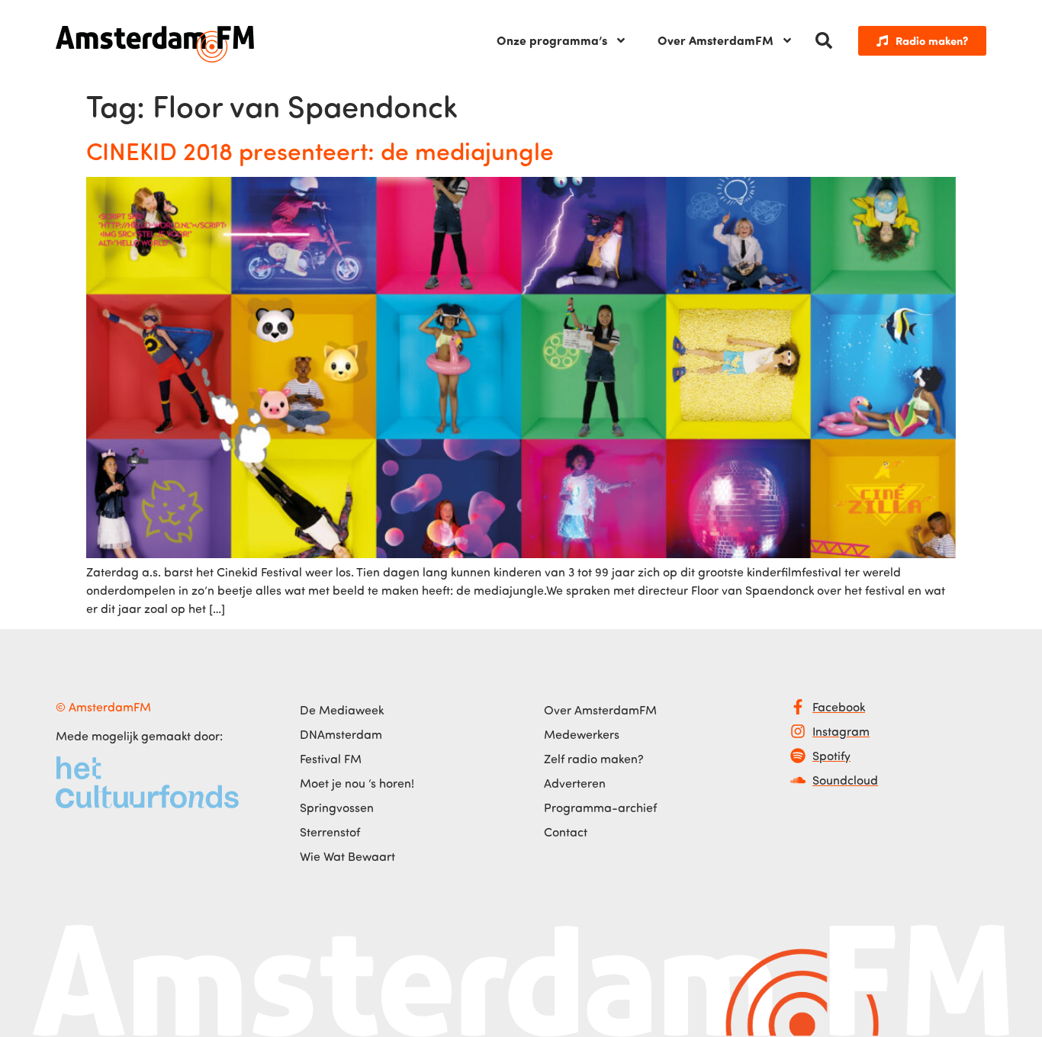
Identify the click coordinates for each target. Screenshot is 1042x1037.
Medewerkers (581, 734)
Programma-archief (600, 807)
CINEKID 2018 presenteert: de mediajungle (320, 150)
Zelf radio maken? (594, 758)
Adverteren (575, 783)
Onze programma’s (552, 40)
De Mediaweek (342, 710)
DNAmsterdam (341, 734)
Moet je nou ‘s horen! (357, 783)
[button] (824, 40)
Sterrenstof (330, 832)
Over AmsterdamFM (715, 40)
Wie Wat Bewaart (347, 856)
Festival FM (331, 758)
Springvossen (337, 807)
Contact (565, 832)
